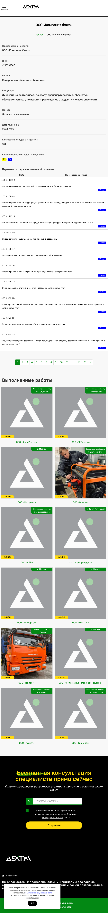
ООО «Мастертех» (26, 622)
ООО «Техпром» (26, 683)
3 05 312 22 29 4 (8, 265)
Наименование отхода (76, 175)
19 (79, 362)
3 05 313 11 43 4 (8, 282)
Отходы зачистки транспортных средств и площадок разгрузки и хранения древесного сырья (53, 224)
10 (61, 362)
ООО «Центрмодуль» (80, 562)
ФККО (21, 175)
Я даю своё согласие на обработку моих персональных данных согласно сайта (55, 814)
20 (85, 362)
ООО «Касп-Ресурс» (26, 442)
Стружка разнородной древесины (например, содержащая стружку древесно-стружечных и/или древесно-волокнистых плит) (54, 344)
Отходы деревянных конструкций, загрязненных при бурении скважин (53, 188)
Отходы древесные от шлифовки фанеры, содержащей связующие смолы (53, 273)
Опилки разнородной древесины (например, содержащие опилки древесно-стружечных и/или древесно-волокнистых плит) (53, 307)
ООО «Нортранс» (27, 502)
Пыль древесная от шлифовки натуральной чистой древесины (53, 257)
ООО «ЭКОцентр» (80, 442)
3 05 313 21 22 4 (8, 318)
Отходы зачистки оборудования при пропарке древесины (53, 240)
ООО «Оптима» (80, 502)
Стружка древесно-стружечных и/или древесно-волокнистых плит (53, 326)
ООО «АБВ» (27, 562)
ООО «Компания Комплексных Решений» (80, 683)
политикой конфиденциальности (38, 893)
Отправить (54, 825)
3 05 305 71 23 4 (8, 233)
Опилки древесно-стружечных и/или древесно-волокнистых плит (53, 289)
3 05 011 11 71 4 (8, 216)
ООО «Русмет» (26, 743)
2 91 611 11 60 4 (8, 180)
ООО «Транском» (81, 743)
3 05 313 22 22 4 (8, 334)
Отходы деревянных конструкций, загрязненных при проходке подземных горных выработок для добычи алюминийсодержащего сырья (53, 206)
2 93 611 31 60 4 (8, 196)
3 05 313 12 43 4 (8, 298)
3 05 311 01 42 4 (8, 249)
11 (67, 362)
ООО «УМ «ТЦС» (80, 622)
